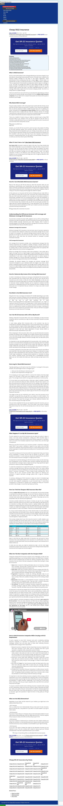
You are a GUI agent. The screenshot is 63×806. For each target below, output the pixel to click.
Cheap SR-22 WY (44, 779)
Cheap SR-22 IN (20, 768)
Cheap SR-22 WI (44, 777)
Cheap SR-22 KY (20, 777)
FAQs (4, 13)
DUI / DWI (5, 12)
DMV (37, 80)
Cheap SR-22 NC (28, 787)
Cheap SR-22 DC (44, 771)
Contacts (5, 22)
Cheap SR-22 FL (13, 783)
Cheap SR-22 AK (13, 766)
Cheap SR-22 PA (36, 773)
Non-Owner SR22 (7, 10)
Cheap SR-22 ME (21, 781)
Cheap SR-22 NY (28, 786)
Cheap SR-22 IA (20, 771)
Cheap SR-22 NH (29, 779)
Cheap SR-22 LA (20, 779)
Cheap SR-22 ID (20, 764)
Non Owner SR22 (13, 145)
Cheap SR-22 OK (36, 768)
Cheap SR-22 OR (36, 771)
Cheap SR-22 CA (13, 773)
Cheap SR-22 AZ (13, 768)
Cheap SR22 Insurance (15, 802)
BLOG (4, 15)
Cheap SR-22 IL (20, 766)
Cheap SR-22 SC (36, 779)
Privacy (5, 19)
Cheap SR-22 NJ (28, 781)
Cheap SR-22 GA (13, 786)
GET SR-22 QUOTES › (35, 50)
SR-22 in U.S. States (10, 8)
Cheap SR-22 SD (36, 781)
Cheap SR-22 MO (29, 768)
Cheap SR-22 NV (28, 777)
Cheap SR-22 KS (20, 773)
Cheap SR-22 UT (37, 787)
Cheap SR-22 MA (21, 786)
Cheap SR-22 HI (13, 787)
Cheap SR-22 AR (13, 771)
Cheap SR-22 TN (37, 783)
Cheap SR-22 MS (29, 766)
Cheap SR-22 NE (28, 773)
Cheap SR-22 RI (36, 777)
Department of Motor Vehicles (28, 110)
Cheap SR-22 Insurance (8, 6)
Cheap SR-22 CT (13, 779)
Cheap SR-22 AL (13, 764)
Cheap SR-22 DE (13, 781)
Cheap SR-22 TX (36, 786)
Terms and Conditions (10, 21)
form (21, 663)
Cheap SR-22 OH (37, 766)
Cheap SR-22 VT (44, 764)
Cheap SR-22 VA (44, 766)
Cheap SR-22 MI (20, 787)
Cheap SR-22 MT (29, 771)
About (4, 17)
